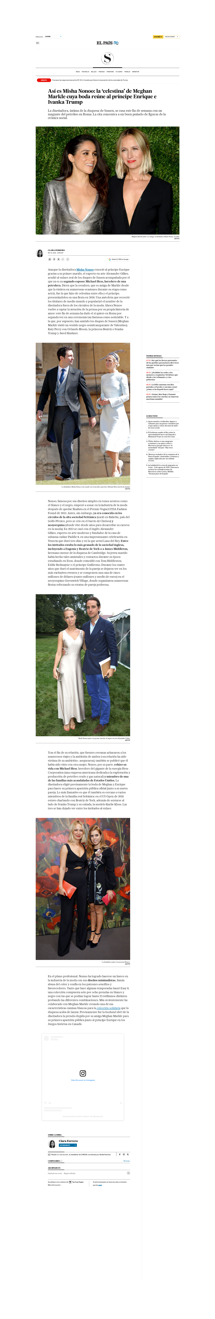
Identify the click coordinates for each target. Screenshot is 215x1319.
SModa (107, 58)
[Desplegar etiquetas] (128, 1173)
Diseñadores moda (55, 1173)
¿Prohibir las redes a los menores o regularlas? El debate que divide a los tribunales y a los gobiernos (162, 376)
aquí (100, 1185)
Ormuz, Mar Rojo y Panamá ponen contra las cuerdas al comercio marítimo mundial (162, 396)
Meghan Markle (69, 1173)
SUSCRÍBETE (158, 37)
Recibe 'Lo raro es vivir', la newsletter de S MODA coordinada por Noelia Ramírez (81, 1155)
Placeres (119, 72)
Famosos (102, 72)
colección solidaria (108, 1008)
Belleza (94, 72)
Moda (78, 72)
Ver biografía (65, 1145)
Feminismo (110, 72)
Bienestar (135, 72)
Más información (54, 1185)
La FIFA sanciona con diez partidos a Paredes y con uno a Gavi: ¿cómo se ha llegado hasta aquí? (161, 387)
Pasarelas (85, 72)
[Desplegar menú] (38, 43)
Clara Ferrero (56, 250)
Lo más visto (152, 416)
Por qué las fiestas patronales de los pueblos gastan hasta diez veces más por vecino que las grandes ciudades (162, 364)
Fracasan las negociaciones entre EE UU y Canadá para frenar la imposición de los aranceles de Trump (90, 80)
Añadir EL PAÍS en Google (120, 259)
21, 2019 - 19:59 (55, 253)
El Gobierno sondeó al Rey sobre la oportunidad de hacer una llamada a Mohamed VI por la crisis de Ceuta (162, 434)
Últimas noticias (153, 356)
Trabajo (127, 72)
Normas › (127, 1161)
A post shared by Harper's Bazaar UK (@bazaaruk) (83, 1116)
